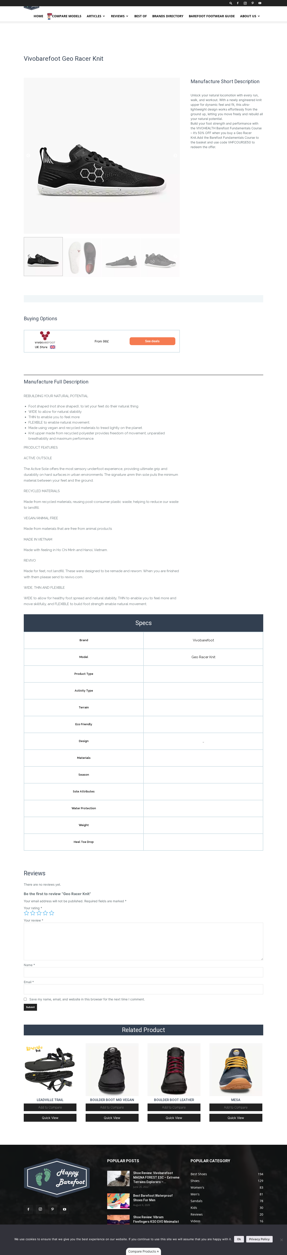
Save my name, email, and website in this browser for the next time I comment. (87, 999)
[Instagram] (245, 3)
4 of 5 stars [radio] (45, 913)
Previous (28, 156)
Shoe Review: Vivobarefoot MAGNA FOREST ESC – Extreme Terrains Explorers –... (156, 1177)
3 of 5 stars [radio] (39, 913)
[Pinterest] (252, 3)
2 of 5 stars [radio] (32, 913)
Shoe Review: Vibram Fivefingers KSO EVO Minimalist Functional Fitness (156, 1221)
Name (29, 965)
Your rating (33, 908)
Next (175, 156)
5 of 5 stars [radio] (51, 913)
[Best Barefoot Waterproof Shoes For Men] (118, 1201)
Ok (239, 1239)
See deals (152, 341)
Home (38, 16)
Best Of (140, 16)
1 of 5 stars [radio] (26, 913)
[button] (231, 3)
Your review (33, 920)
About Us (248, 16)
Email (29, 982)
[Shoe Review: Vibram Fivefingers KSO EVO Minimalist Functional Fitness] (118, 1223)
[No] (281, 1240)
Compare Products (142, 1251)
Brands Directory (167, 16)
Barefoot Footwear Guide (212, 16)
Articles (94, 16)
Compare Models (66, 16)
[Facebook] (237, 3)
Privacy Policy (259, 1239)
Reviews (118, 16)
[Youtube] (260, 3)
